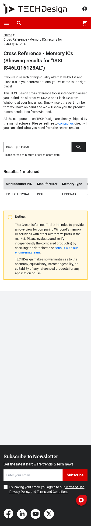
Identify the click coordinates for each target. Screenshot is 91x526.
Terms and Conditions (52, 492)
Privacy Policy (19, 492)
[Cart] (85, 23)
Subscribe (75, 475)
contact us (66, 123)
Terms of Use (74, 487)
